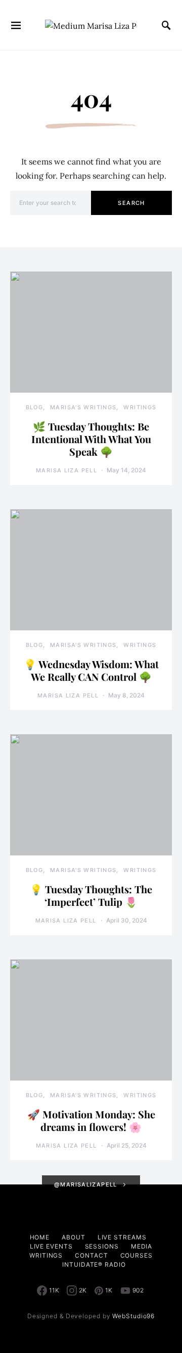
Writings (139, 407)
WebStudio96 (133, 1316)
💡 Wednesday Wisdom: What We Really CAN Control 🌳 (91, 670)
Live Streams (122, 1237)
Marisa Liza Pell (66, 470)
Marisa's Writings (83, 407)
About (73, 1237)
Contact (91, 1255)
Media (142, 1246)
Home (40, 1237)
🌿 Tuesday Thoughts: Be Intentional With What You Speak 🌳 (91, 438)
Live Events (51, 1246)
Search (131, 202)
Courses (136, 1255)
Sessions (102, 1246)
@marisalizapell (85, 1184)
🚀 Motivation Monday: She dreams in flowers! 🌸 (91, 1120)
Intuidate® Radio (93, 1264)
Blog (34, 407)
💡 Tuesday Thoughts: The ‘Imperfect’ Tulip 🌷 (91, 895)
